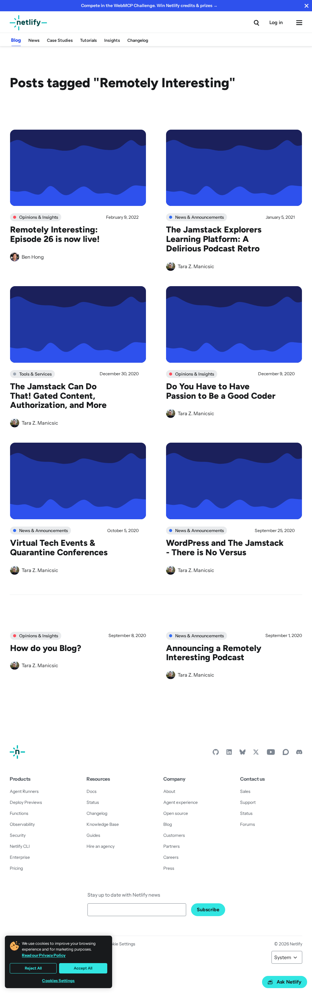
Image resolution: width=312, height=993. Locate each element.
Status (93, 802)
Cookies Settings (58, 980)
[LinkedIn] (229, 753)
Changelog (137, 40)
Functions (19, 813)
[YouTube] (270, 753)
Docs (92, 791)
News (34, 40)
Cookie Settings (120, 944)
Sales (245, 791)
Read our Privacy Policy (44, 955)
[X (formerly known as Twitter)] (256, 753)
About (169, 791)
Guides (93, 835)
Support (248, 802)
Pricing (16, 868)
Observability (22, 824)
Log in (276, 22)
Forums (247, 824)
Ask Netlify (289, 982)
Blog (16, 40)
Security (18, 835)
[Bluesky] (242, 753)
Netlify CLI (20, 846)
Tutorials (88, 40)
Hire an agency (101, 846)
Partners (171, 846)
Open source (175, 813)
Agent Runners (24, 791)
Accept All (83, 968)
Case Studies (60, 40)
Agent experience (180, 802)
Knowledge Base (103, 824)
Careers (171, 857)
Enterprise (20, 857)
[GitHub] (216, 753)
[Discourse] (286, 753)
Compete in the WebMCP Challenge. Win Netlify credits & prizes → (149, 5)
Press (168, 868)
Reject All (33, 968)
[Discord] (299, 753)
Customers (174, 835)
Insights (112, 40)
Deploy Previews (26, 802)
